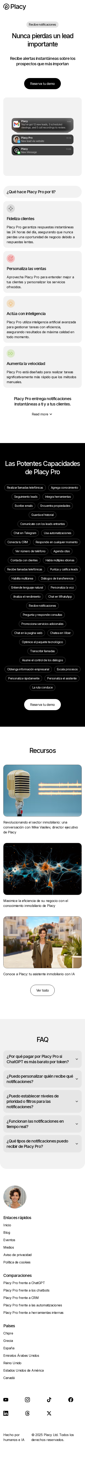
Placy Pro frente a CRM (21, 1298)
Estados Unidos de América (23, 1370)
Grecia (8, 1341)
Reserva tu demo (42, 84)
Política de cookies (17, 1262)
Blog (6, 1232)
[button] (77, 6)
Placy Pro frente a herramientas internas (33, 1313)
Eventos (9, 1240)
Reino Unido (12, 1363)
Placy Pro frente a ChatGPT (24, 1283)
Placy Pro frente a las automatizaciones (32, 1305)
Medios (8, 1247)
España (8, 1348)
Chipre (8, 1333)
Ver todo (42, 990)
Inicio (7, 1225)
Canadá (8, 1378)
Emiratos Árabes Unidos (21, 1355)
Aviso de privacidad (17, 1255)
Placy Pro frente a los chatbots (26, 1290)
